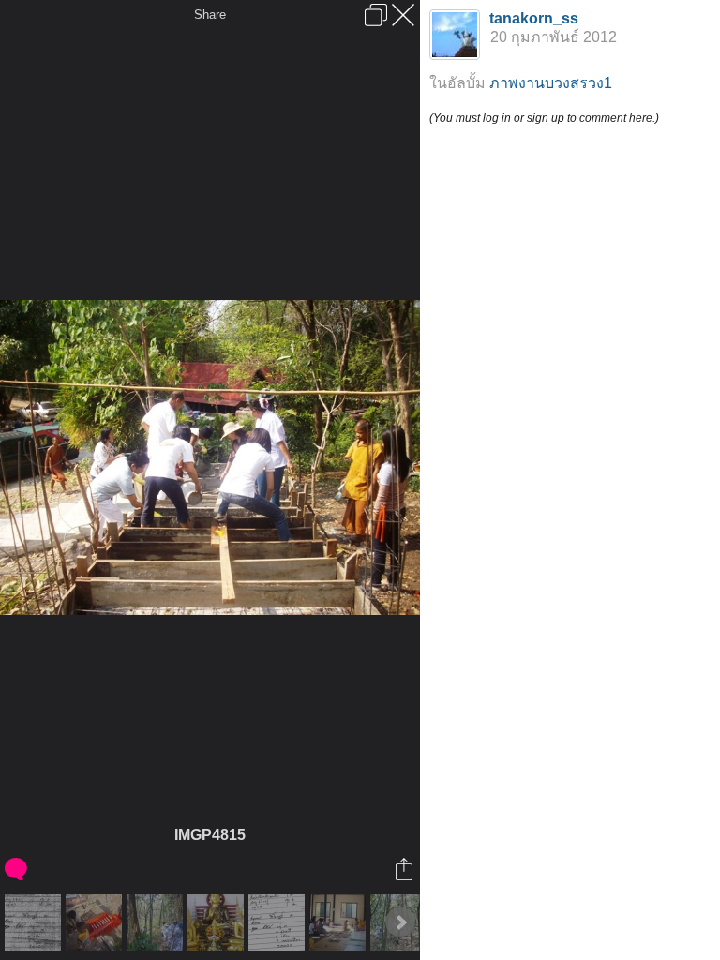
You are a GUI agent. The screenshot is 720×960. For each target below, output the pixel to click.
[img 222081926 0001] (278, 922)
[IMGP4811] (218, 922)
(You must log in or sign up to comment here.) (544, 118)
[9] (35, 922)
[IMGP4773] (339, 922)
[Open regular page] (376, 15)
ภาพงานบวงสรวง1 (550, 83)
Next (400, 923)
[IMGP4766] (96, 922)
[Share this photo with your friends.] (405, 869)
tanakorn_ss (533, 18)
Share (210, 15)
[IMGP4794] (157, 922)
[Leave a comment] (17, 869)
